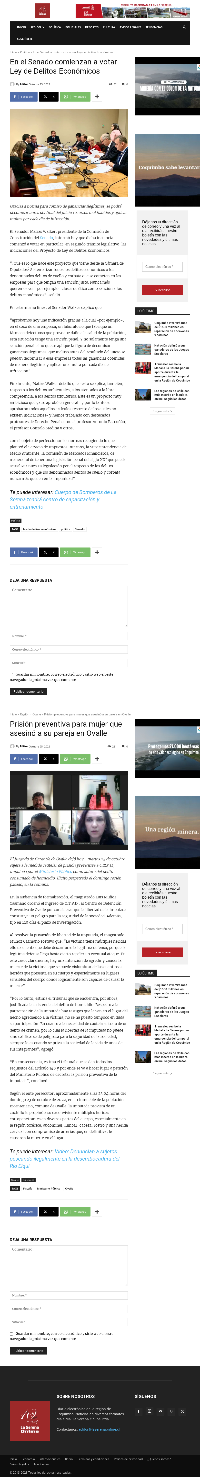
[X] (182, 1412)
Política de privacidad (128, 1459)
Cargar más (161, 411)
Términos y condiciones (93, 1459)
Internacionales (50, 1459)
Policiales (73, 27)
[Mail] (160, 1412)
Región (35, 27)
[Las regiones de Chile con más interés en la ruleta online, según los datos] (143, 395)
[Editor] (13, 84)
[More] (97, 97)
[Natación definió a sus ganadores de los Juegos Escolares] (143, 349)
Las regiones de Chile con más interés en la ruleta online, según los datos (172, 395)
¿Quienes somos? (159, 1459)
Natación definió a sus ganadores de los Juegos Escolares (171, 350)
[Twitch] (171, 1412)
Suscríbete (24, 39)
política (65, 529)
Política (55, 27)
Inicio (21, 27)
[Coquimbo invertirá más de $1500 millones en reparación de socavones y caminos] (143, 327)
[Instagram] (149, 1411)
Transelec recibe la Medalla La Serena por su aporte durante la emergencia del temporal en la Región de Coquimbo (172, 372)
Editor (24, 84)
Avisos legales (130, 27)
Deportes (92, 27)
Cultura (109, 27)
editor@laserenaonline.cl (99, 1429)
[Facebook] (138, 1412)
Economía (28, 1459)
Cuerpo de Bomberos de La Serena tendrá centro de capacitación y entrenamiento (63, 499)
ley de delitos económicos (39, 529)
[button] (184, 27)
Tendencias (154, 27)
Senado (46, 238)
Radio (69, 1459)
